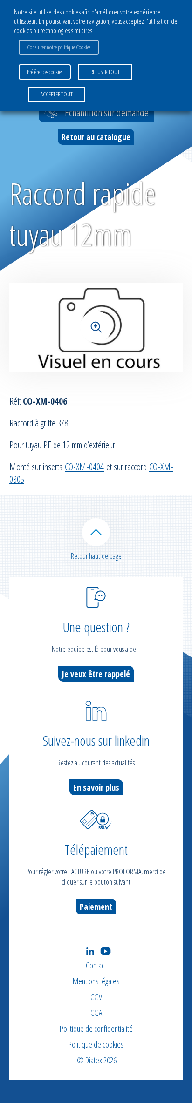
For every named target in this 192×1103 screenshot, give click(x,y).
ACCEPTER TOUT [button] (57, 94)
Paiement (96, 906)
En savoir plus (96, 787)
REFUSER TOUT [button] (105, 72)
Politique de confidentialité (96, 1028)
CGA (96, 1012)
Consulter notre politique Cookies (58, 47)
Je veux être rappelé (96, 673)
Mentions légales (96, 981)
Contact (96, 965)
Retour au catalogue (96, 136)
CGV (96, 996)
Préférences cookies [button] (44, 72)
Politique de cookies (96, 1044)
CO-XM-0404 (84, 466)
